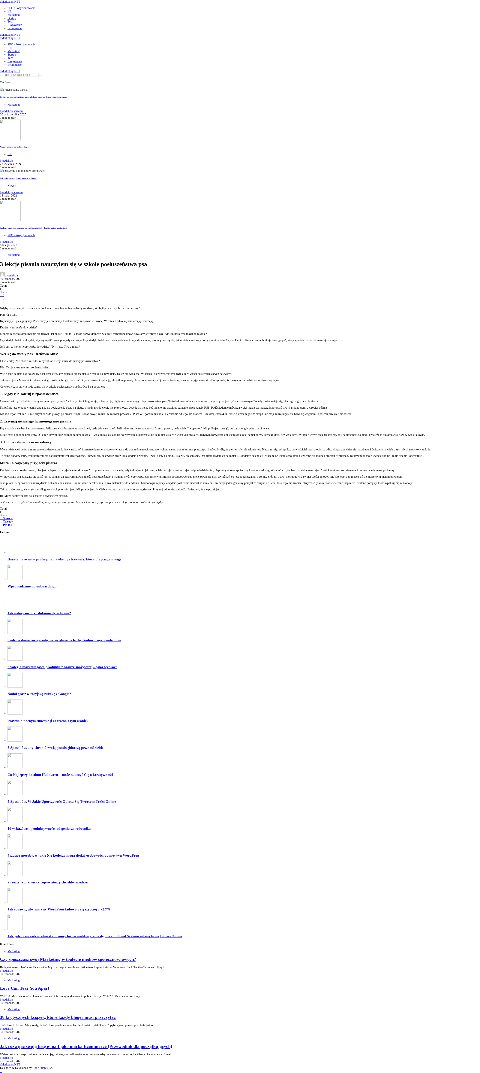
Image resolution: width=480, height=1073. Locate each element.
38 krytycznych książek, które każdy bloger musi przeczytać (58, 1017)
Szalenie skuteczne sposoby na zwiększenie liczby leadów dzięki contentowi (33, 228)
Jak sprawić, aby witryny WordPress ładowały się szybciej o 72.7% (59, 909)
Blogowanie (15, 24)
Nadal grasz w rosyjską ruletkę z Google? (39, 694)
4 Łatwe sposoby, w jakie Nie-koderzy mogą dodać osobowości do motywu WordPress (74, 855)
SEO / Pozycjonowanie (21, 8)
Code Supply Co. (42, 1067)
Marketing (14, 14)
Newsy (12, 185)
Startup (12, 18)
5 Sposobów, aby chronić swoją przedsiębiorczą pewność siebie (55, 748)
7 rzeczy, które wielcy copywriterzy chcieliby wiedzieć (48, 882)
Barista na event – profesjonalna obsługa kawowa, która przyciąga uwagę (33, 97)
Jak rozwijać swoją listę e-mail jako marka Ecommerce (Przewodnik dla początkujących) (86, 1046)
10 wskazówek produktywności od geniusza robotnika (49, 829)
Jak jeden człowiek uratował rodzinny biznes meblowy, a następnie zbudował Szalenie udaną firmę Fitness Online (95, 936)
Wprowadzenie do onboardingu (14, 147)
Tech (10, 21)
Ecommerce (15, 28)
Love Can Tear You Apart (24, 988)
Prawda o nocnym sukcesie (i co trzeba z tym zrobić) (48, 721)
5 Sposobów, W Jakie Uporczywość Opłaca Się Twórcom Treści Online (62, 801)
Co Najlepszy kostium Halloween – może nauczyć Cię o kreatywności (60, 775)
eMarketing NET (10, 1)
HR (10, 11)
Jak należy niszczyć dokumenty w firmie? (19, 178)
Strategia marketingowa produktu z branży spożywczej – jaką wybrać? (62, 667)
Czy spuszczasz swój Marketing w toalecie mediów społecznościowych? (68, 959)
